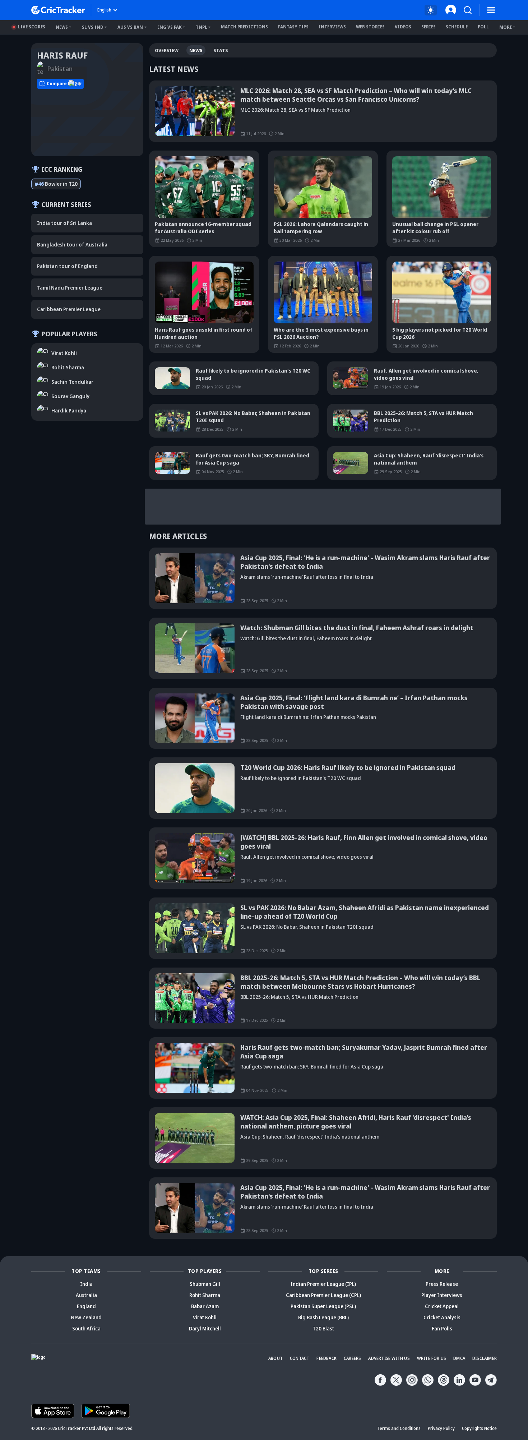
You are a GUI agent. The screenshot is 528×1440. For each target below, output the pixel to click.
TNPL (201, 27)
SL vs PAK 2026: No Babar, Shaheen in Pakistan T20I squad (253, 417)
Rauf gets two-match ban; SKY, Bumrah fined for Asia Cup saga (252, 459)
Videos (403, 27)
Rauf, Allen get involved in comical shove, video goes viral (426, 374)
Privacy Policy (441, 1428)
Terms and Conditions (399, 1428)
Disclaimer (484, 1358)
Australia (86, 1295)
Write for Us (431, 1358)
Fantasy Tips (293, 27)
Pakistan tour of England (67, 266)
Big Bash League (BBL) (323, 1317)
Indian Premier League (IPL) (323, 1283)
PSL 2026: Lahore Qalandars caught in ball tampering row (321, 228)
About (275, 1358)
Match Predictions (244, 27)
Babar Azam (205, 1306)
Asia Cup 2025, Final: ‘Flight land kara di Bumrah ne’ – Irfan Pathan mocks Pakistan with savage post (354, 702)
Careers (352, 1358)
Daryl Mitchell (205, 1328)
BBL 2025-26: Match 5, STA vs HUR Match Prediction (423, 417)
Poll (483, 27)
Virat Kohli (205, 1317)
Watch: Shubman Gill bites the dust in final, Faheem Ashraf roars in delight (356, 627)
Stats (220, 50)
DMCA (459, 1358)
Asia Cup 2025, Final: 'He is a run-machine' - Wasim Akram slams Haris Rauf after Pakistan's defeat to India (365, 562)
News (62, 27)
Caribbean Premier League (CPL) (323, 1295)
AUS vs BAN (130, 27)
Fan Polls (442, 1328)
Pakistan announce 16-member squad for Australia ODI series (203, 228)
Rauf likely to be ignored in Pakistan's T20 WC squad (253, 374)
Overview (167, 50)
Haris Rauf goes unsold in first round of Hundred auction (204, 333)
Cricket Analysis (441, 1317)
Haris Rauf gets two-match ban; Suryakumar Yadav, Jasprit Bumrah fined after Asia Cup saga (363, 1051)
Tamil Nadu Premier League (69, 287)
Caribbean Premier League (69, 309)
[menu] (491, 10)
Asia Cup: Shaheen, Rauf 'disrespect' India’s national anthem (428, 459)
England (86, 1306)
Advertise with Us (388, 1358)
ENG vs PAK (169, 27)
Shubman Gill (205, 1283)
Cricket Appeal (442, 1306)
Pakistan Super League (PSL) (323, 1306)
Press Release (442, 1283)
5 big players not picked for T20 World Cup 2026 (439, 333)
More (505, 27)
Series (428, 27)
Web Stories (370, 27)
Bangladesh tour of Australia (72, 244)
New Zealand (86, 1317)
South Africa (86, 1328)
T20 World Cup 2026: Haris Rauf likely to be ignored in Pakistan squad (347, 767)
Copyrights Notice (479, 1428)
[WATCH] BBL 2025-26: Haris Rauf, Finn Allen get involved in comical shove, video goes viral (363, 841)
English (104, 10)
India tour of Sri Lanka (64, 223)
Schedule (457, 27)
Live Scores (31, 27)
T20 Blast (323, 1328)
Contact (299, 1358)
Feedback (326, 1358)
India (86, 1283)
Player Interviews (441, 1295)
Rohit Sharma (204, 1295)
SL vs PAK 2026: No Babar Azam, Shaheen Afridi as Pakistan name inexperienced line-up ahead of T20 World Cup (364, 911)
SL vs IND (92, 27)
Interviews (332, 27)
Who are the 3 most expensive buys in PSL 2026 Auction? (321, 333)
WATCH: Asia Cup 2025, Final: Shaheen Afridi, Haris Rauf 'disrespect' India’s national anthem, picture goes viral (355, 1121)
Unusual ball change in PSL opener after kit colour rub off (435, 228)
